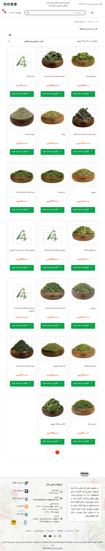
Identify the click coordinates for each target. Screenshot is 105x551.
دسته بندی (69, 531)
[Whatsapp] (15, 4)
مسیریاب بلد (19, 490)
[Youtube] (8, 4)
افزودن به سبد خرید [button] (81, 93)
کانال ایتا (20, 506)
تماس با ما (50, 531)
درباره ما (28, 531)
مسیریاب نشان (18, 498)
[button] (92, 12)
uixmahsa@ (47, 548)
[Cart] (4, 12)
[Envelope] (45, 536)
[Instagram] (11, 4)
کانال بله (20, 514)
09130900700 (54, 493)
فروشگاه (90, 22)
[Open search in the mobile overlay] (55, 13)
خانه (97, 22)
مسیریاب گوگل (18, 482)
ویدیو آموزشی (39, 531)
